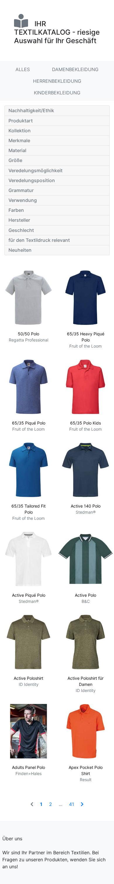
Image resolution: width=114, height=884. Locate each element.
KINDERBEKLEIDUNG (57, 93)
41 (71, 804)
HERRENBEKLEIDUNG (57, 81)
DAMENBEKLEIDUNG (75, 69)
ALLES (22, 69)
